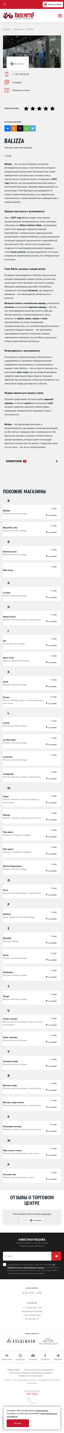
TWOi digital (32, 1393)
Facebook (45, 1359)
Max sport (8, 849)
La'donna (7, 756)
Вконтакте (7, 1359)
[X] (20, 128)
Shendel (7, 938)
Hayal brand (9, 616)
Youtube (33, 1359)
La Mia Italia (9, 739)
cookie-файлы (41, 1410)
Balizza (6, 510)
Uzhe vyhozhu (10, 1037)
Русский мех (9, 1174)
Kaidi (5, 681)
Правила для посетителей (30, 1375)
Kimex (6, 697)
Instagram (17, 82)
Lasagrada (8, 773)
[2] (34, 108)
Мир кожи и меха (12, 1150)
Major (6, 796)
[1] (27, 108)
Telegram (58, 1359)
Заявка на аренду (54, 4)
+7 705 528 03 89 (20, 74)
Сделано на (25, 1220)
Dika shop (8, 570)
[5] (53, 108)
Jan (4, 640)
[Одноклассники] (14, 128)
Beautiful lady (10, 527)
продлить (46, 1214)
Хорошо (18, 1423)
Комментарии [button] (15, 461)
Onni (5, 890)
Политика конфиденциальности (39, 1369)
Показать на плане (21, 90)
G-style (6, 592)
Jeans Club (8, 657)
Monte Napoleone (12, 866)
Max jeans (8, 831)
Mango (6, 814)
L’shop (6, 722)
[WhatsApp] (26, 128)
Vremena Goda (10, 1061)
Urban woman (10, 1018)
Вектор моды (10, 1085)
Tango (6, 996)
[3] (40, 108)
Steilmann (8, 972)
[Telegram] (32, 128)
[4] (47, 108)
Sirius (6, 955)
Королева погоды (12, 1126)
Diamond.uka (10, 551)
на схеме (52, 515)
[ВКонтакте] (7, 128)
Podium (7, 914)
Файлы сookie (13, 1369)
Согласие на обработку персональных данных (30, 1372)
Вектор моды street (13, 1102)
